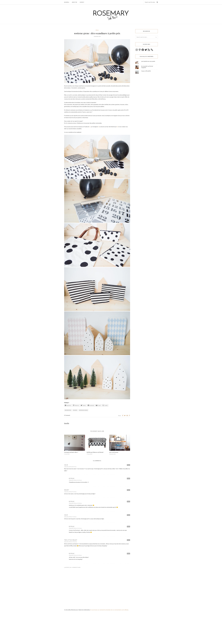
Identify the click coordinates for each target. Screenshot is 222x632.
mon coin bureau (113, 452)
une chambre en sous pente (148, 61)
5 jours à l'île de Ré (146, 71)
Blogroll (66, 2)
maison (75, 410)
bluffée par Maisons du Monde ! (95, 452)
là (98, 126)
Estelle (66, 423)
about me (74, 2)
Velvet (66, 490)
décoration (68, 410)
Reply (128, 464)
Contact (82, 2)
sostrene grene (83, 410)
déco (97, 29)
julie (66, 515)
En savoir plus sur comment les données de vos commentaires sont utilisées (109, 610)
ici (89, 126)
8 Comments (67, 415)
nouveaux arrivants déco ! (71, 452)
